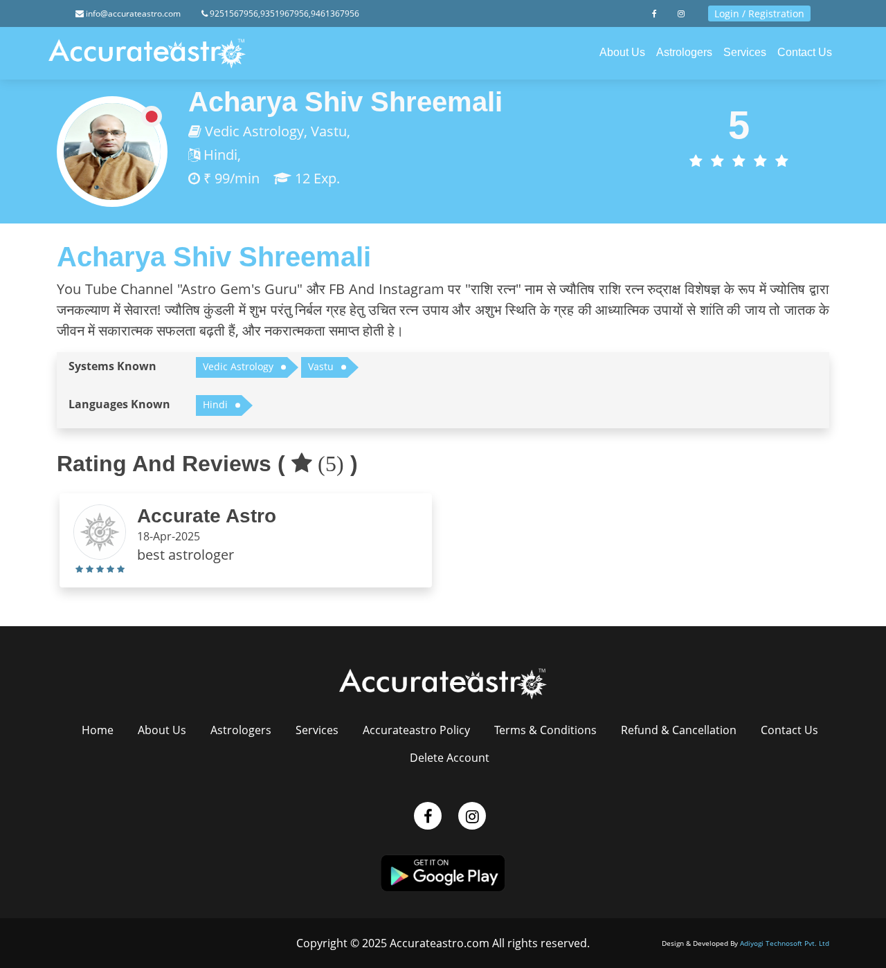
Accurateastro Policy (416, 730)
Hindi (215, 404)
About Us (622, 52)
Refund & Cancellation (678, 730)
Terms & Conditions (545, 730)
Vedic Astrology (238, 366)
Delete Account (449, 757)
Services (744, 52)
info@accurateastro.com (132, 13)
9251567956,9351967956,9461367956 (283, 13)
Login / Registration (759, 13)
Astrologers (684, 52)
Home (98, 730)
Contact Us (804, 52)
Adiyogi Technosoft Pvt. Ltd (784, 943)
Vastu (321, 366)
